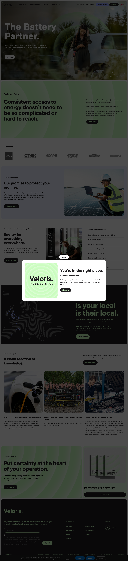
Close (64, 257)
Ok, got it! (65, 290)
